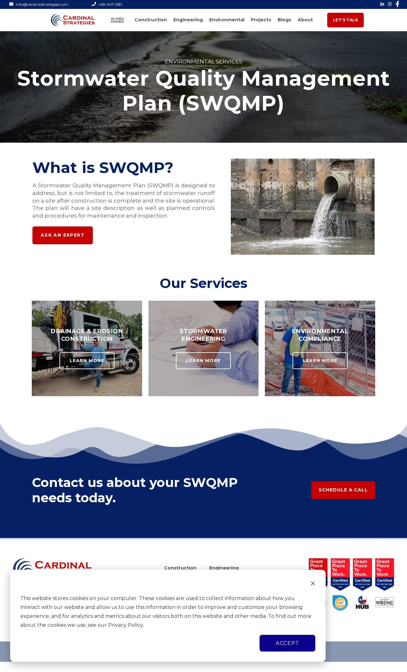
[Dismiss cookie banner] (312, 584)
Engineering (188, 20)
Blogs (284, 20)
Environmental (227, 20)
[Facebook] (395, 4)
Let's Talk (345, 20)
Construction (151, 20)
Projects (261, 20)
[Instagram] (388, 4)
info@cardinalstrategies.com (42, 4)
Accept (287, 643)
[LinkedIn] (380, 4)
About (305, 20)
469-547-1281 (110, 4)
